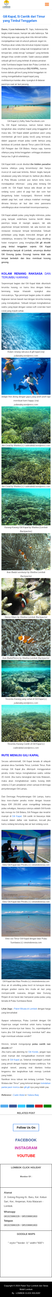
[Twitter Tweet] (4, 1106)
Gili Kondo (33, 1052)
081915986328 (11, 1216)
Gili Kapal (17, 816)
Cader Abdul (19, 1095)
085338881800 (29, 1216)
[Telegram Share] (21, 1106)
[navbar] (47, 4)
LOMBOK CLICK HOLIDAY (27, 1293)
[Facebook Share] (13, 1106)
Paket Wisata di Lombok (25, 1008)
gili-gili (27, 1087)
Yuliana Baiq (33, 1095)
